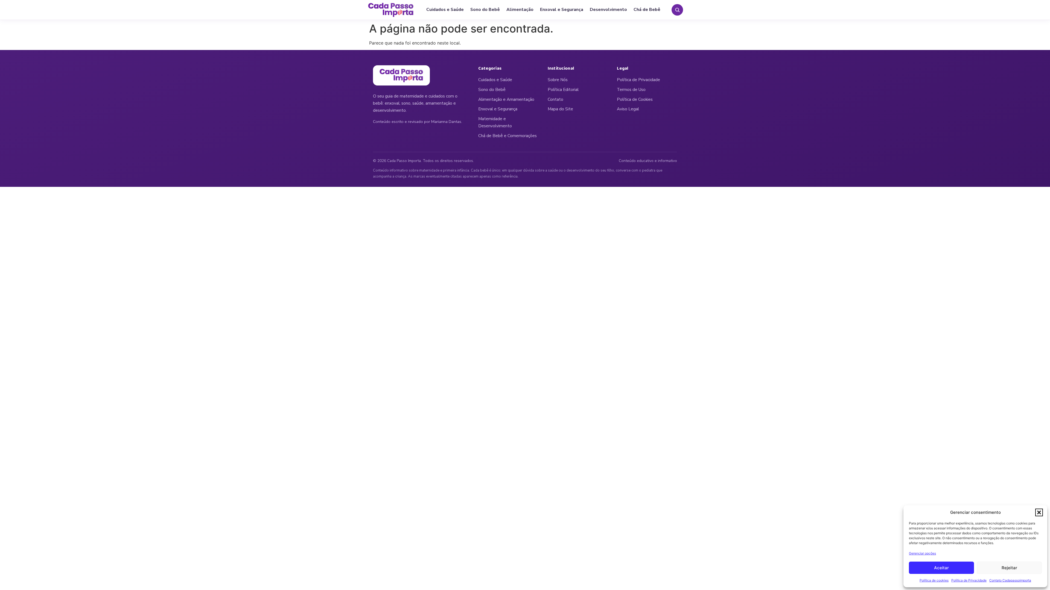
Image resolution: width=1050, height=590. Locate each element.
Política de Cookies (635, 99)
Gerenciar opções (922, 553)
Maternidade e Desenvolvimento (495, 122)
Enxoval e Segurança (561, 10)
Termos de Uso (631, 89)
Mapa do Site (560, 109)
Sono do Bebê (485, 10)
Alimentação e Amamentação (506, 99)
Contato (555, 99)
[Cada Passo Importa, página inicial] (391, 10)
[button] (1039, 512)
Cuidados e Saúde (445, 10)
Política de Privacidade (969, 580)
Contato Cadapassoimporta (1010, 580)
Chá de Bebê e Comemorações (507, 135)
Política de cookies (934, 580)
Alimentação (519, 10)
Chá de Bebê (647, 10)
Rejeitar (1009, 567)
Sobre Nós (558, 79)
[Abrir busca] (677, 10)
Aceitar (941, 567)
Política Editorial (563, 89)
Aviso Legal (628, 109)
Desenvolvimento (608, 10)
